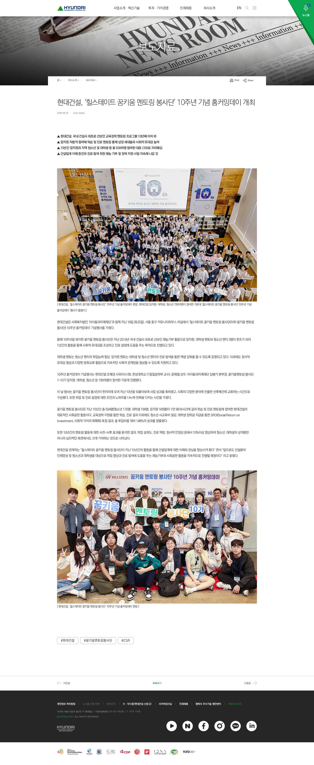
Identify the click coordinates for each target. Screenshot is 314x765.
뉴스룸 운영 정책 (91, 704)
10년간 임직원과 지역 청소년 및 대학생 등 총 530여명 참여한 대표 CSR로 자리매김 (111, 148)
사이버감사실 (165, 704)
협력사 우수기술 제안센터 (208, 704)
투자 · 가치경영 (158, 8)
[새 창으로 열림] (66, 728)
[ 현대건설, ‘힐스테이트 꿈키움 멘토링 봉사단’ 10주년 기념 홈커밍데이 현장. (98, 304)
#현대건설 (68, 640)
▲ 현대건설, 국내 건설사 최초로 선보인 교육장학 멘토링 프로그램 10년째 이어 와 (106, 136)
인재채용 (186, 8)
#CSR (126, 640)
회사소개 (209, 8)
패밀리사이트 (234, 704)
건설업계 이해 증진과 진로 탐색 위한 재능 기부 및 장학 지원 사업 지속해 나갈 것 (109, 153)
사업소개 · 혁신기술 (127, 8)
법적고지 (111, 704)
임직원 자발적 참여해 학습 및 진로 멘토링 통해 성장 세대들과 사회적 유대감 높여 (109, 142)
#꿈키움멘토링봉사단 (98, 640)
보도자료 (90, 80)
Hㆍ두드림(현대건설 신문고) (137, 704)
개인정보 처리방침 (66, 704)
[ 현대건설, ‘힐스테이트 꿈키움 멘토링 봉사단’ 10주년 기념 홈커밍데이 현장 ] (98, 606)
